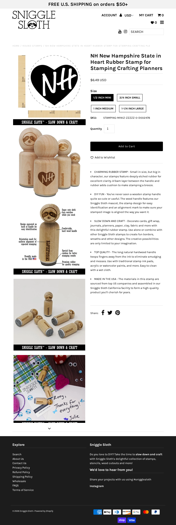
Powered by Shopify (44, 511)
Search (16, 454)
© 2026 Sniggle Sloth (22, 511)
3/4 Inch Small (129, 97)
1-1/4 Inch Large (132, 108)
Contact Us (19, 463)
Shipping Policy (22, 476)
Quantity (96, 128)
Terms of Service (23, 490)
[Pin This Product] (117, 313)
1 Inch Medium (103, 108)
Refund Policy (21, 472)
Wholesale (19, 481)
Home (16, 45)
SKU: (93, 117)
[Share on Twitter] (109, 313)
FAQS (15, 485)
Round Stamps (32, 45)
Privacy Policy (21, 467)
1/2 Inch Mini (102, 97)
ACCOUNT (110, 15)
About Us (18, 458)
